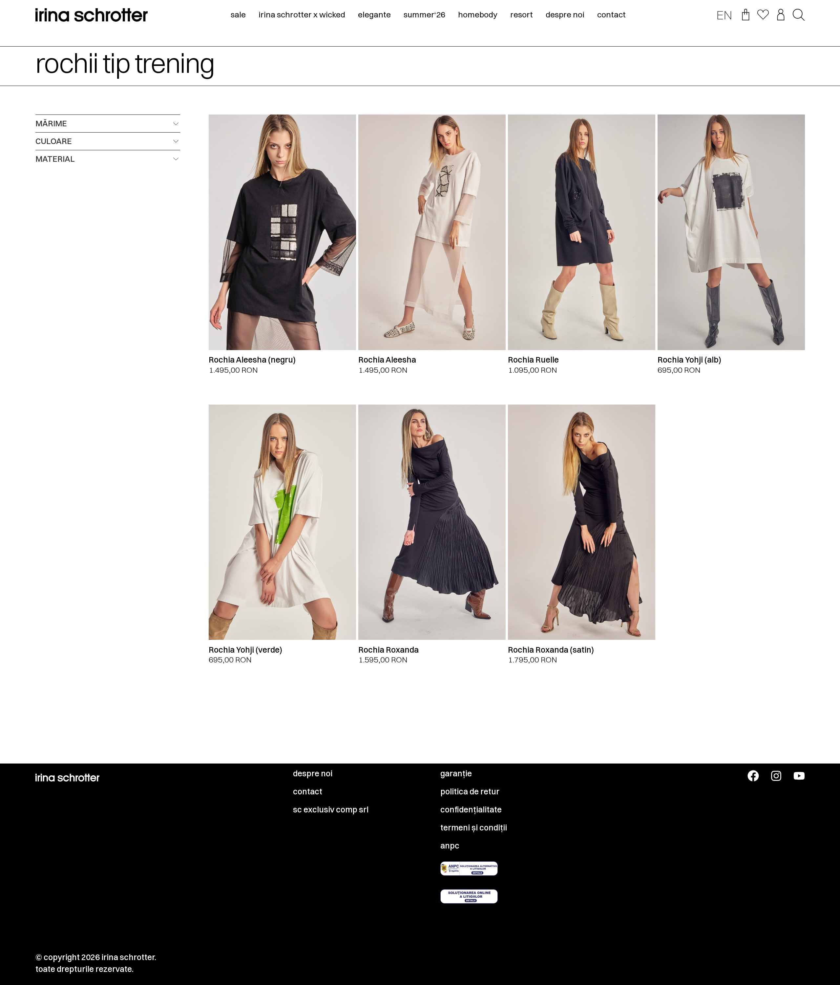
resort (521, 14)
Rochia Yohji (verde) (245, 650)
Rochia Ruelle (533, 360)
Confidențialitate (471, 809)
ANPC (449, 845)
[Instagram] (776, 776)
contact (611, 14)
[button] (799, 15)
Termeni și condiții (473, 827)
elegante (374, 14)
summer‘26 (424, 14)
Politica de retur (469, 791)
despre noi (565, 14)
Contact (307, 791)
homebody (477, 14)
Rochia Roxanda (388, 650)
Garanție (456, 773)
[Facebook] (753, 776)
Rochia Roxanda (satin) (551, 650)
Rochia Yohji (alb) (689, 360)
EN (724, 14)
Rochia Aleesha (387, 360)
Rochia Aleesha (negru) (252, 360)
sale (238, 14)
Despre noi (312, 773)
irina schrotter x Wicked (302, 14)
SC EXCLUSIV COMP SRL (330, 809)
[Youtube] (799, 776)
